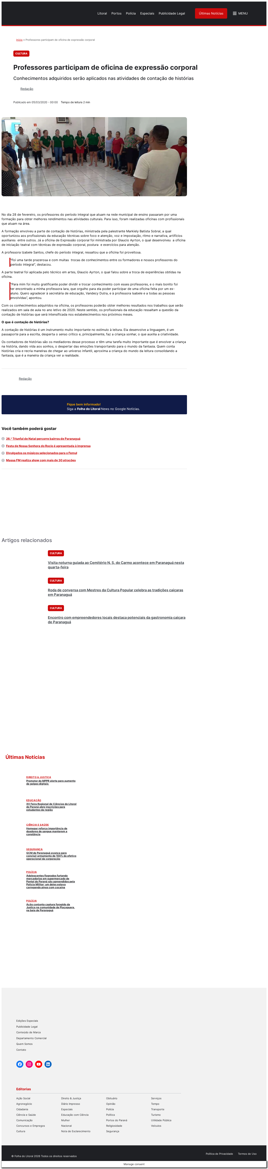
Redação (26, 89)
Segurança (34, 849)
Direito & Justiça (38, 777)
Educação (33, 800)
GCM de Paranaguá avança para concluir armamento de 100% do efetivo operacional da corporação (51, 855)
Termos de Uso (247, 1153)
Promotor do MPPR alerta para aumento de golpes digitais (51, 782)
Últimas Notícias (211, 13)
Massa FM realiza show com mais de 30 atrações (41, 460)
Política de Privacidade (219, 1153)
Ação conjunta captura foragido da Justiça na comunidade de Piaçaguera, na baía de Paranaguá (50, 907)
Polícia (31, 871)
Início (19, 39)
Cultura (21, 53)
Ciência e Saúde (37, 824)
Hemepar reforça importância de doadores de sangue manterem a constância (46, 831)
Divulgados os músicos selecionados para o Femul (41, 453)
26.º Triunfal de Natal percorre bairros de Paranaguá (43, 439)
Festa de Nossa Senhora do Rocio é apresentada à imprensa (48, 446)
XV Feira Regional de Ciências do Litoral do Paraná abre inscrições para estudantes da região (51, 806)
